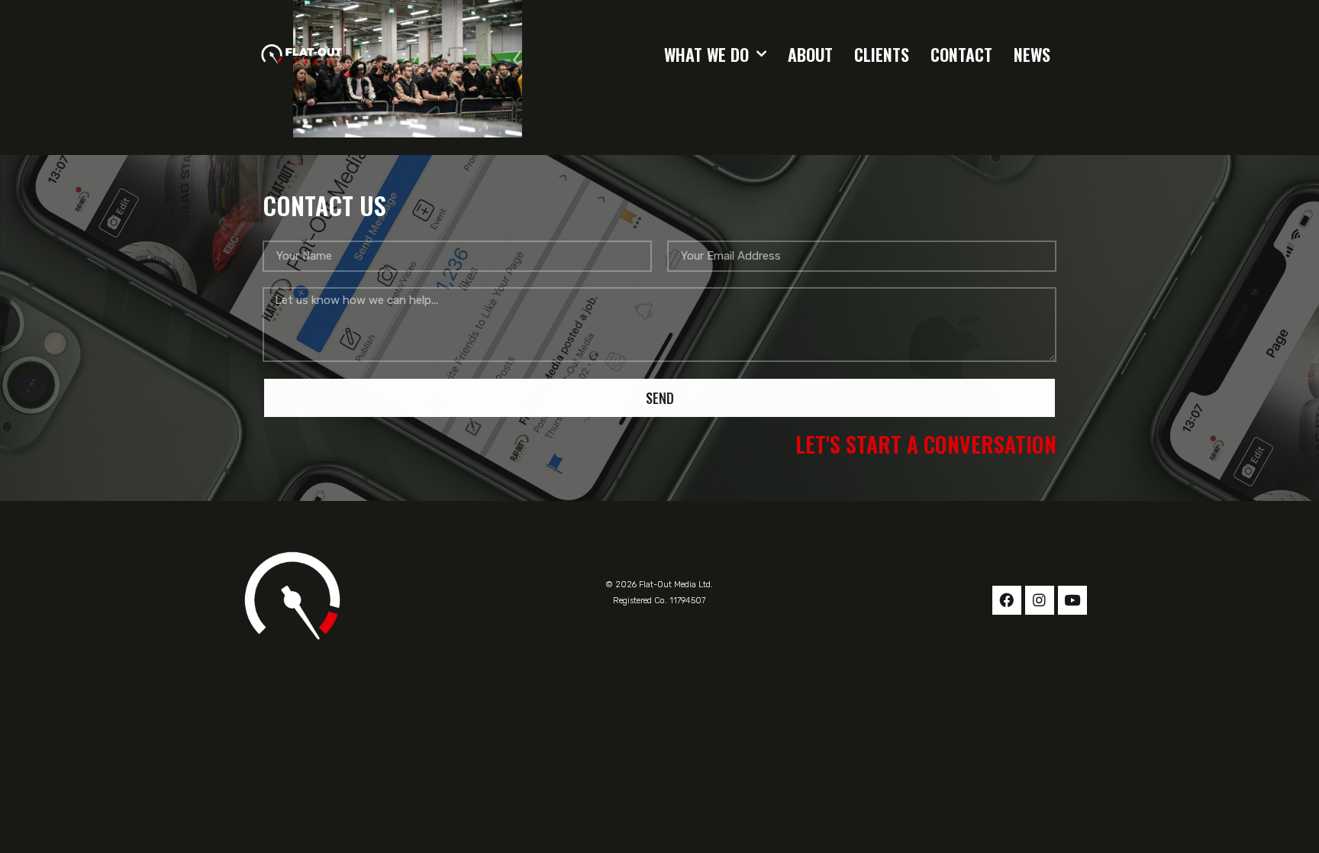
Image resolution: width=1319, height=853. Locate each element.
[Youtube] (1072, 600)
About (810, 54)
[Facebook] (1006, 600)
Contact (961, 54)
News (1032, 54)
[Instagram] (1039, 600)
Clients (881, 54)
